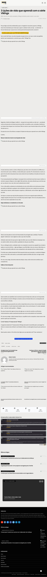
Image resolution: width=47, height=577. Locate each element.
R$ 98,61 (8, 433)
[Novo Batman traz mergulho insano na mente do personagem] (35, 391)
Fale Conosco (3, 558)
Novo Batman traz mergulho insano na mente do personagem (35, 399)
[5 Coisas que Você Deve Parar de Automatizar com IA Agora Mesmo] (43, 473)
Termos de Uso (3, 564)
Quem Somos (3, 556)
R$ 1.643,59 (9, 421)
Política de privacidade (5, 566)
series (19, 346)
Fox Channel (8, 346)
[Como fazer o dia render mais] (23, 490)
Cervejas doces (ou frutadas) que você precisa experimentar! (9, 351)
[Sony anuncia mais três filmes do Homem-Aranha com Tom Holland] (12, 391)
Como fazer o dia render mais (12, 497)
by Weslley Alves (43, 574)
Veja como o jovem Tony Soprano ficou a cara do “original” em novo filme (35, 382)
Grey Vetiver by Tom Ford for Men (12, 419)
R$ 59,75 (8, 440)
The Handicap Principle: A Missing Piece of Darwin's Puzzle (17, 425)
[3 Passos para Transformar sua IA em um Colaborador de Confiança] (43, 458)
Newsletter (3, 562)
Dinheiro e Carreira (5, 463)
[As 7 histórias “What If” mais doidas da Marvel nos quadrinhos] (12, 374)
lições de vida (14, 346)
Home (2, 554)
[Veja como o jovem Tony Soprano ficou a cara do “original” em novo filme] (35, 374)
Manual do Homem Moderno (10, 481)
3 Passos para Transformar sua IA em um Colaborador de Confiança (17, 458)
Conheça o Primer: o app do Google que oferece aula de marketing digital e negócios (37, 352)
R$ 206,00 (8, 427)
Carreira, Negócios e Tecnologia (8, 456)
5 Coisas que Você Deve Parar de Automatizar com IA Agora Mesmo (17, 473)
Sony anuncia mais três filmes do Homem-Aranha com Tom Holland (11, 400)
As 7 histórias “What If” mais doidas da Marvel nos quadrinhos (9, 382)
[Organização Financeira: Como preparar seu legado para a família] (43, 466)
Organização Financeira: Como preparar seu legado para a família (17, 465)
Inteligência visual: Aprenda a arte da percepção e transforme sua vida (19, 432)
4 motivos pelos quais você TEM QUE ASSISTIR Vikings (15, 33)
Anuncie (2, 560)
